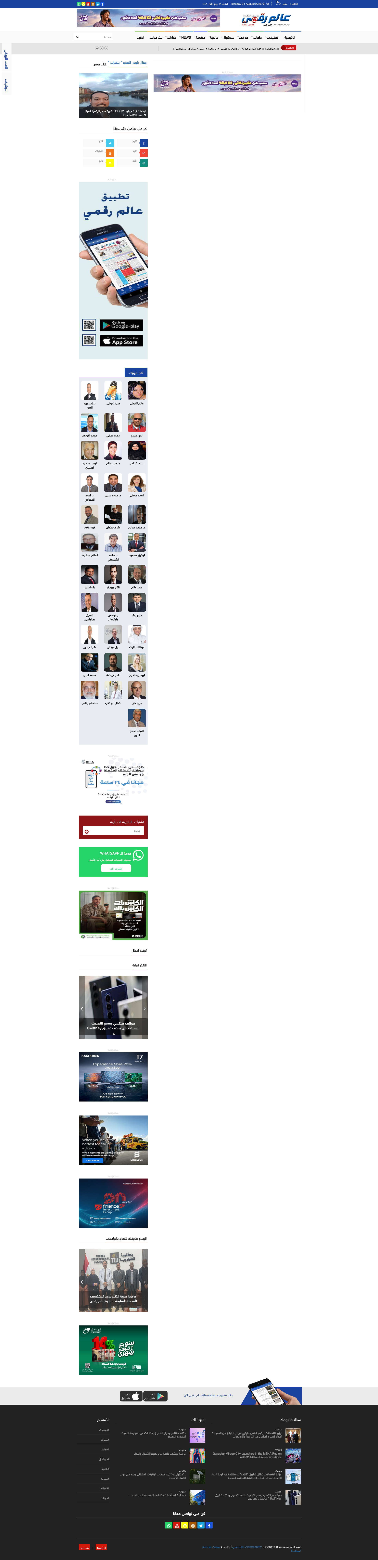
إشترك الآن (116, 868)
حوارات (171, 37)
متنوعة (200, 37)
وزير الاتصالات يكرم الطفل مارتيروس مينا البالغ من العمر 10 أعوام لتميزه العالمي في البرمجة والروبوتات (247, 1434)
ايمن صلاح (137, 434)
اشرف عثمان (113, 526)
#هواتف (105, 1449)
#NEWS (105, 1488)
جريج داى (137, 702)
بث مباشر (155, 37)
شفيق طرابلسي (89, 616)
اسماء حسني (137, 494)
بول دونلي (113, 646)
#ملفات (105, 1440)
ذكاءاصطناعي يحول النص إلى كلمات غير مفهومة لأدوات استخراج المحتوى (153, 1434)
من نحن (84, 1547)
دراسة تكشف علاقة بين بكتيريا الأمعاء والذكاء (160, 1453)
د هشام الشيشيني (113, 556)
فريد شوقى (113, 402)
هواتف (243, 37)
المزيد (141, 37)
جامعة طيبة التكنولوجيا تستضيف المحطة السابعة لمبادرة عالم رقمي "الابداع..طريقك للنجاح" (113, 1300)
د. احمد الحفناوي (89, 496)
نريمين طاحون (137, 674)
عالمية (214, 37)
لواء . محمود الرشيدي (89, 464)
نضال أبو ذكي (113, 702)
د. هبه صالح (113, 462)
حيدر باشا (137, 614)
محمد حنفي (113, 434)
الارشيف (7, 85)
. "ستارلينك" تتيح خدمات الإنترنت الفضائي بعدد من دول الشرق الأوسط (153, 1475)
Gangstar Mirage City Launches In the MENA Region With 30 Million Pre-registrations (247, 1454)
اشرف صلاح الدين (137, 732)
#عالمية (105, 1469)
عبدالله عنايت (136, 646)
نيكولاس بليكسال (113, 616)
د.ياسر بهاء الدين (90, 404)
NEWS (186, 37)
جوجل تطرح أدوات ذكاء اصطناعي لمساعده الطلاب (157, 1494)
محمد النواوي (89, 434)
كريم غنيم (89, 526)
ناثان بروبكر (113, 586)
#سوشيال (104, 1459)
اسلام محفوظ (90, 554)
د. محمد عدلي (113, 494)
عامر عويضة (113, 674)
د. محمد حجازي (136, 526)
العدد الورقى (7, 59)
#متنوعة (105, 1479)
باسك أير (90, 586)
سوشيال (228, 37)
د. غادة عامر (137, 462)
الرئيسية (289, 37)
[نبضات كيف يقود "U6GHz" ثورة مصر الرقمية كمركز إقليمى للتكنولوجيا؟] (113, 94)
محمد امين (89, 674)
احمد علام (136, 586)
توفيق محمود (137, 554)
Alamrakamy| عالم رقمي (247, 1546)
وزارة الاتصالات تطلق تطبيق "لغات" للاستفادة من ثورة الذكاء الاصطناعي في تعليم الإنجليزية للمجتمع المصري (246, 1475)
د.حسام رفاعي (90, 702)
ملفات (257, 37)
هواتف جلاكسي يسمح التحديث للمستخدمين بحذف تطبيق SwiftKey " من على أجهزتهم (113, 1027)
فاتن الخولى (137, 402)
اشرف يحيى (89, 646)
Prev (82, 1007)
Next (145, 1007)
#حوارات (105, 1498)
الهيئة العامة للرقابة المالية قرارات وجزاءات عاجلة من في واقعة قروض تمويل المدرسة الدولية (226, 48)
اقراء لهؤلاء (136, 372)
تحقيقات (272, 37)
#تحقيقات (104, 1430)
